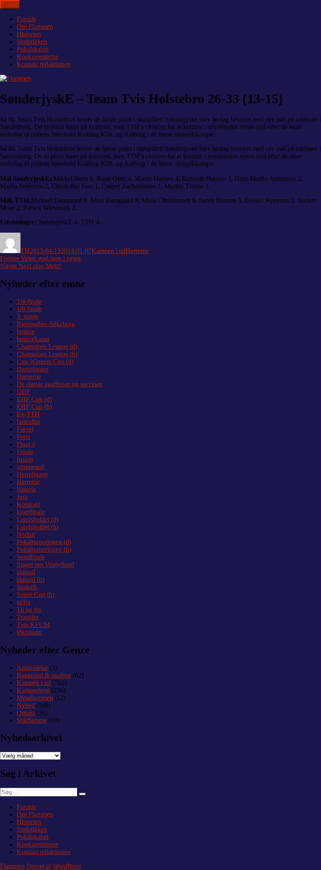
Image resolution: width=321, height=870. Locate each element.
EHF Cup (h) (34, 406)
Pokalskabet (32, 49)
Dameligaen (32, 369)
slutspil (26, 572)
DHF (24, 391)
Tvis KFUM (33, 624)
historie (26, 489)
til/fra (24, 602)
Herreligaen (32, 474)
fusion (25, 459)
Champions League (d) (47, 346)
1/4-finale (29, 301)
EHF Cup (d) (34, 399)
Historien (29, 34)
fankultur (29, 421)
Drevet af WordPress (53, 866)
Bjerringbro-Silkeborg (46, 323)
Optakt (26, 712)
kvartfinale (31, 511)
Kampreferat (33, 690)
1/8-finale (29, 308)
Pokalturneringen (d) (44, 541)
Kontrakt (28, 504)
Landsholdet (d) (38, 519)
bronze (26, 331)
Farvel (25, 429)
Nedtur (26, 534)
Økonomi (29, 632)
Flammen (12, 866)
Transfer (27, 617)
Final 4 (26, 444)
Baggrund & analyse (44, 675)
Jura (22, 496)
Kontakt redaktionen (44, 64)
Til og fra (29, 609)
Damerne (29, 376)
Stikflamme (32, 720)
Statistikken (32, 41)
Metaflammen (35, 697)
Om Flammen (35, 26)
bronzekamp (33, 338)
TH (25, 250)
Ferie (23, 436)
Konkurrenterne (38, 56)
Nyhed (26, 705)
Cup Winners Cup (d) (45, 361)
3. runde (27, 316)
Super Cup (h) (35, 594)
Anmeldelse (32, 667)
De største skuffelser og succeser (59, 384)
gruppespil (30, 466)
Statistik (27, 587)
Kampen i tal (108, 250)
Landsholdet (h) (38, 526)
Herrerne (137, 250)
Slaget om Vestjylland (45, 564)
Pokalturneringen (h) (44, 549)
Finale (25, 451)
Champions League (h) (47, 354)
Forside (26, 19)
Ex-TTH (28, 414)
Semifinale (31, 557)
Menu (10, 4)
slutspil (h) (30, 579)
